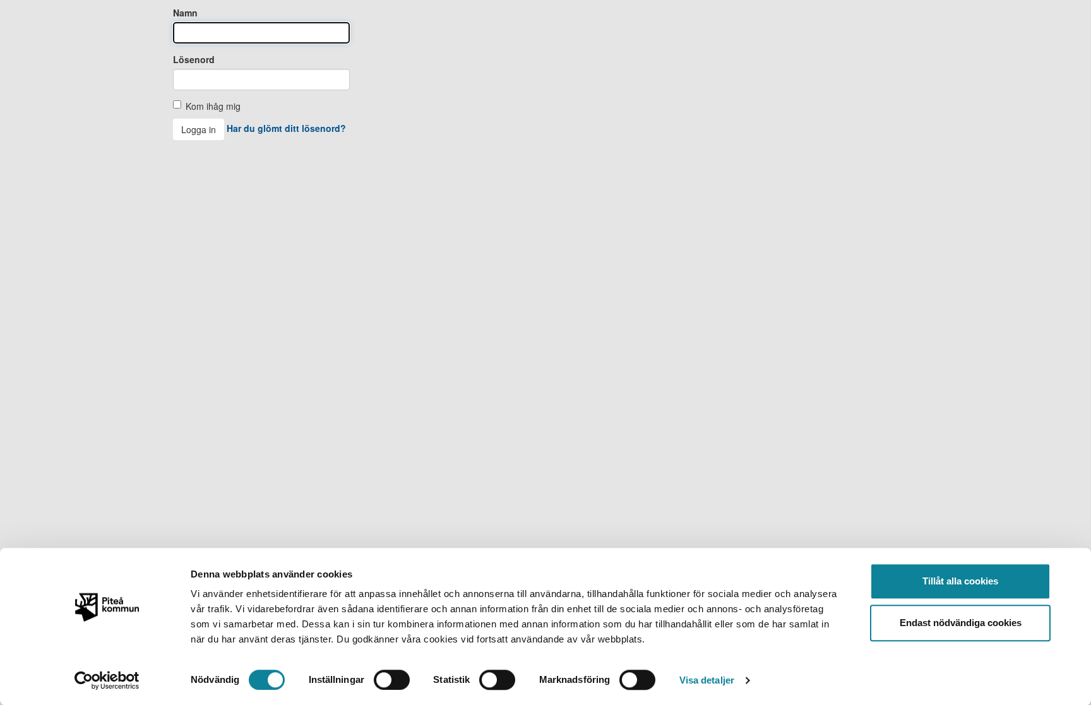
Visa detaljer (706, 680)
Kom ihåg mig (213, 106)
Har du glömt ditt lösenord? (286, 128)
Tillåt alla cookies (960, 581)
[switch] (392, 680)
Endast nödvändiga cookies (961, 622)
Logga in (198, 129)
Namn (185, 12)
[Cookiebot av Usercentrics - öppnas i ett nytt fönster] (107, 680)
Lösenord (194, 59)
